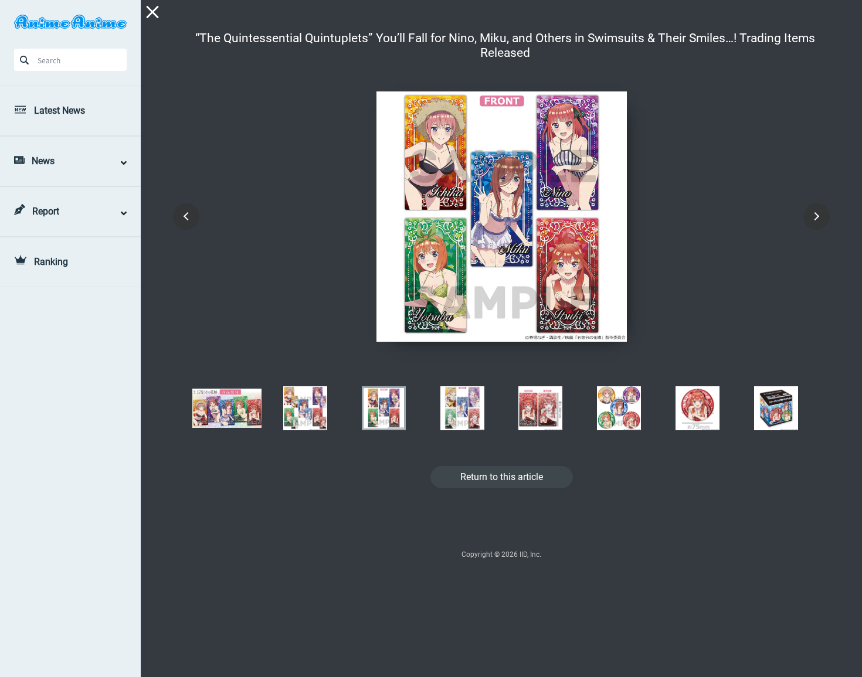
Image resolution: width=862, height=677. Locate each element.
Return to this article (501, 476)
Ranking (51, 261)
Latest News (59, 110)
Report (45, 211)
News (43, 160)
